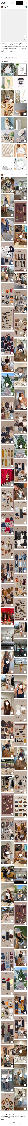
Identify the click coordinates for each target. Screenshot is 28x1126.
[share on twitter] (12, 58)
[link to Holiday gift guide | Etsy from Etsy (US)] (20, 163)
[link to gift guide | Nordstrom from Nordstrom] (20, 150)
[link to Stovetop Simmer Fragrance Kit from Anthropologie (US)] (7, 109)
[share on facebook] (6, 58)
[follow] (26, 7)
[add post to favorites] (25, 39)
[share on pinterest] (9, 58)
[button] (26, 3)
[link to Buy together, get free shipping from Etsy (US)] (20, 82)
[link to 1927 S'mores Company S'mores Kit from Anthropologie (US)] (7, 96)
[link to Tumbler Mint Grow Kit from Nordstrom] (7, 82)
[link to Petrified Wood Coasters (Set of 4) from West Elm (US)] (20, 136)
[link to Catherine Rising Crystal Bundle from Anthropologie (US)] (7, 123)
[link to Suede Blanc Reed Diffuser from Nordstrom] (20, 96)
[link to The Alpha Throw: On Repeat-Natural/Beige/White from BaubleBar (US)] (7, 150)
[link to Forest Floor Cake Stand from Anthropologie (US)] (20, 109)
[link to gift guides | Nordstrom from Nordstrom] (7, 163)
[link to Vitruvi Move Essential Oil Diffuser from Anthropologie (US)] (20, 123)
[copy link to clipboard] (16, 58)
